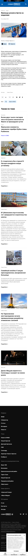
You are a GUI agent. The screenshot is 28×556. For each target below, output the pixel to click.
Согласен (16, 551)
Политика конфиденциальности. (8, 531)
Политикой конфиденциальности (13, 547)
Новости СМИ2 (5, 135)
